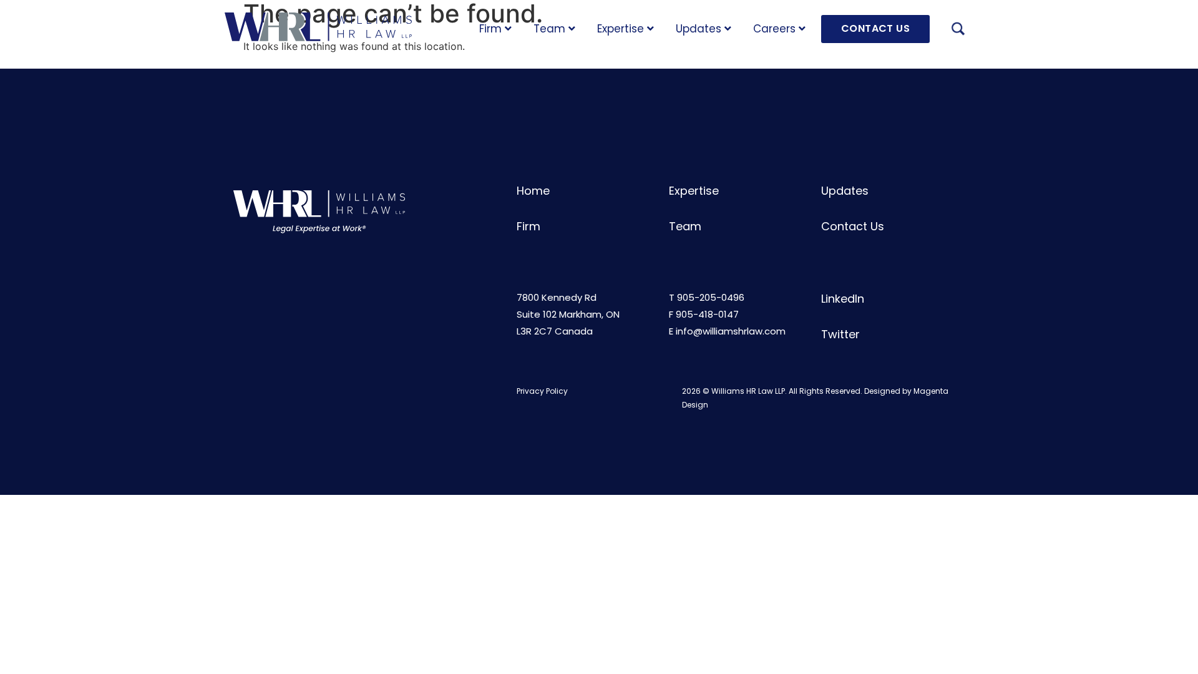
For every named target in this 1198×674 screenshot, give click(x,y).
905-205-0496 (710, 297)
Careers (774, 28)
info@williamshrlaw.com (731, 331)
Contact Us (852, 226)
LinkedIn (842, 298)
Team (549, 28)
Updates (698, 28)
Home (533, 190)
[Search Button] (957, 30)
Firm (490, 28)
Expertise (620, 28)
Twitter (840, 334)
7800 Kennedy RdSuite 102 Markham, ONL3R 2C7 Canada (568, 314)
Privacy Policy (542, 391)
